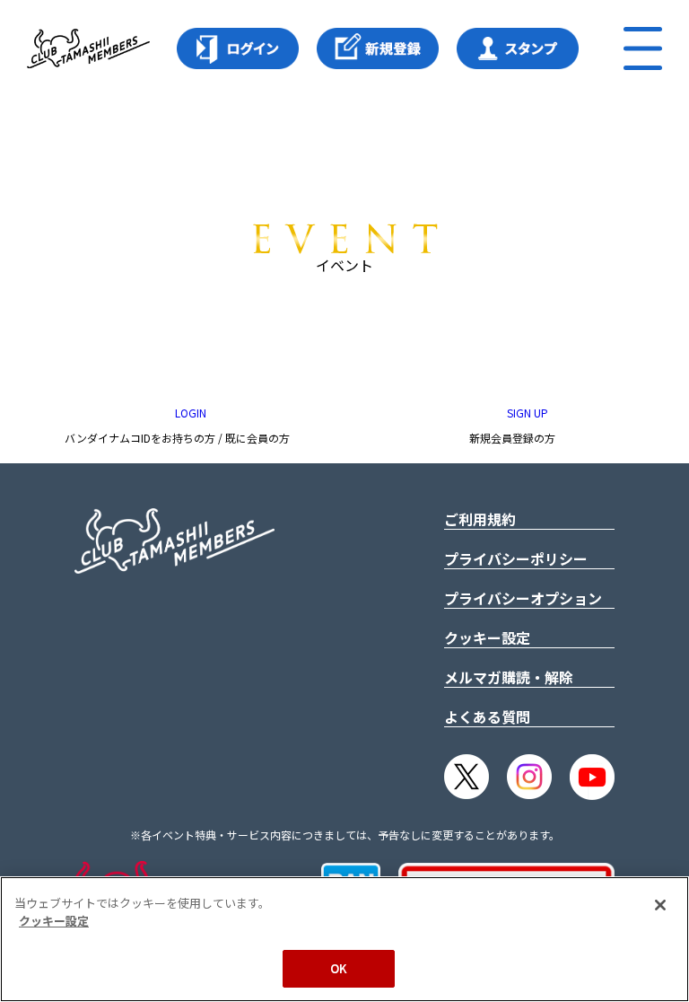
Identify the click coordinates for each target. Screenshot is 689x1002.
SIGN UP (526, 412)
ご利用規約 (480, 519)
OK (338, 968)
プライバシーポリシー (516, 558)
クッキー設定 (487, 637)
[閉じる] (660, 905)
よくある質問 (487, 716)
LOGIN (189, 412)
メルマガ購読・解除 (508, 677)
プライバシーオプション (523, 598)
